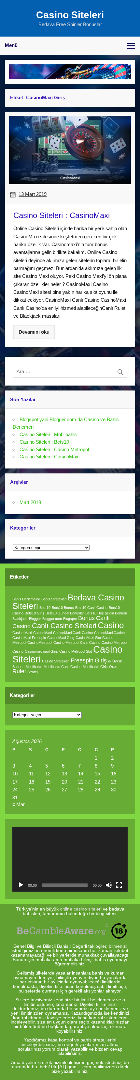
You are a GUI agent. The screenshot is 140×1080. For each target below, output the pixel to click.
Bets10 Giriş (34, 613)
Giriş (101, 660)
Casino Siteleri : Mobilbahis (48, 434)
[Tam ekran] (119, 885)
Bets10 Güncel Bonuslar (65, 613)
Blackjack (20, 619)
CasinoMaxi (42, 633)
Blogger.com (52, 619)
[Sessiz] (108, 885)
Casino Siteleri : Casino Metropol (54, 449)
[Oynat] (21, 885)
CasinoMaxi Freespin (29, 638)
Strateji (32, 672)
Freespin (82, 660)
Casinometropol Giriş (41, 651)
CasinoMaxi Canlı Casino (73, 633)
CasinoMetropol (39, 642)
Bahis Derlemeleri (26, 599)
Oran (113, 667)
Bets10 (44, 608)
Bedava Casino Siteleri (68, 602)
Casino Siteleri (70, 14)
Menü (11, 45)
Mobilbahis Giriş (95, 667)
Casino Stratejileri (55, 661)
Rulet (19, 671)
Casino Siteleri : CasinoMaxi (49, 456)
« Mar (18, 804)
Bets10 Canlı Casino (91, 608)
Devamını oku (34, 332)
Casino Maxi (22, 633)
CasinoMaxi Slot (88, 638)
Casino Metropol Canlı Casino (76, 642)
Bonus (86, 618)
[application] (70, 859)
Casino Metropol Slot (75, 651)
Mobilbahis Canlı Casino (62, 667)
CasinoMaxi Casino (109, 633)
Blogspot (70, 619)
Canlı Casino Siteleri (64, 626)
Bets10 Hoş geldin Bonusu (106, 613)
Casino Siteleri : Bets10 (44, 442)
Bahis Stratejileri (53, 599)
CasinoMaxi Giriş (60, 638)
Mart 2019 (30, 502)
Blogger (35, 619)
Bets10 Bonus (63, 608)
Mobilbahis (34, 667)
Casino (111, 625)
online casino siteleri (81, 909)
